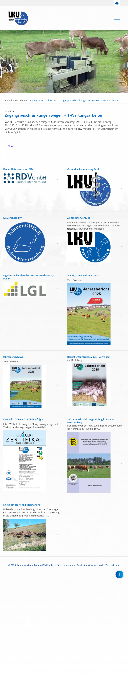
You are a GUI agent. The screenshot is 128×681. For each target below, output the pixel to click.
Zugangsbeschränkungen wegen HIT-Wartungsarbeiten (89, 100)
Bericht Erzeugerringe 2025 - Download (88, 356)
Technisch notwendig (4, 628)
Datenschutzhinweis (8, 679)
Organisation (36, 100)
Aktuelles (52, 100)
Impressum (5, 677)
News (9, 146)
